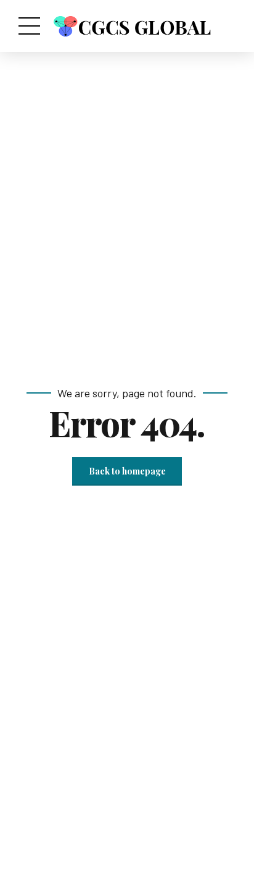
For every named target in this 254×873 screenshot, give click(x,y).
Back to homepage (127, 471)
